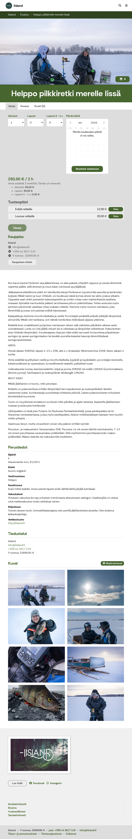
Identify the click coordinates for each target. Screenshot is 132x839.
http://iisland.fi (16, 523)
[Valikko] (126, 5)
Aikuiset (13, 116)
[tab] (66, 209)
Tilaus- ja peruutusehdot (22, 833)
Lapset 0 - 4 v (55, 116)
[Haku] (120, 5)
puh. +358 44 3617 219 (62, 830)
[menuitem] (120, 5)
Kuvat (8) (39, 106)
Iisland (12, 14)
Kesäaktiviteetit (17, 804)
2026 (94, 122)
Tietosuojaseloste (51, 833)
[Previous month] (70, 123)
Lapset (31, 116)
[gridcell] (70, 134)
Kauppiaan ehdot (22, 262)
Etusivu (24, 14)
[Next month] (104, 123)
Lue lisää (17, 783)
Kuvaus (25, 106)
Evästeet (71, 833)
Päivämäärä (73, 116)
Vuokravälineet (16, 811)
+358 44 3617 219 (19, 549)
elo (80, 122)
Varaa (11, 106)
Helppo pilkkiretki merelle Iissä (51, 14)
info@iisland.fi (16, 545)
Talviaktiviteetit (17, 815)
